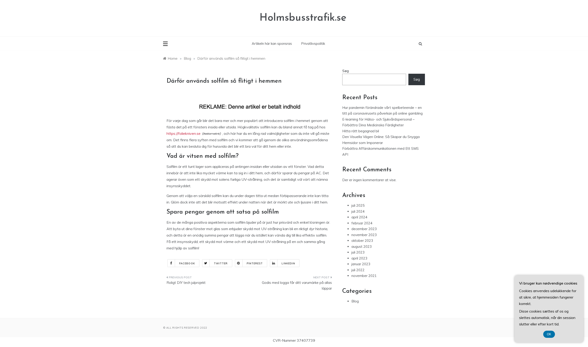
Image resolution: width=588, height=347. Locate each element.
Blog (355, 301)
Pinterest (255, 263)
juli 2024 (358, 211)
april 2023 (359, 258)
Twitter (221, 263)
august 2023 (361, 246)
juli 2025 (358, 205)
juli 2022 (358, 270)
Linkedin (288, 263)
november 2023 (364, 235)
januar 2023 (360, 264)
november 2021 (364, 276)
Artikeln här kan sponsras (272, 43)
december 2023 (364, 229)
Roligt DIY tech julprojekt (186, 282)
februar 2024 (361, 223)
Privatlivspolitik (313, 43)
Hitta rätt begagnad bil (360, 131)
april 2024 (359, 217)
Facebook (187, 263)
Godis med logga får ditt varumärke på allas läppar (297, 285)
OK (549, 334)
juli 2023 (358, 252)
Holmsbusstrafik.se (303, 18)
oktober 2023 (362, 240)
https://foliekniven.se (184, 133)
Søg (345, 71)
